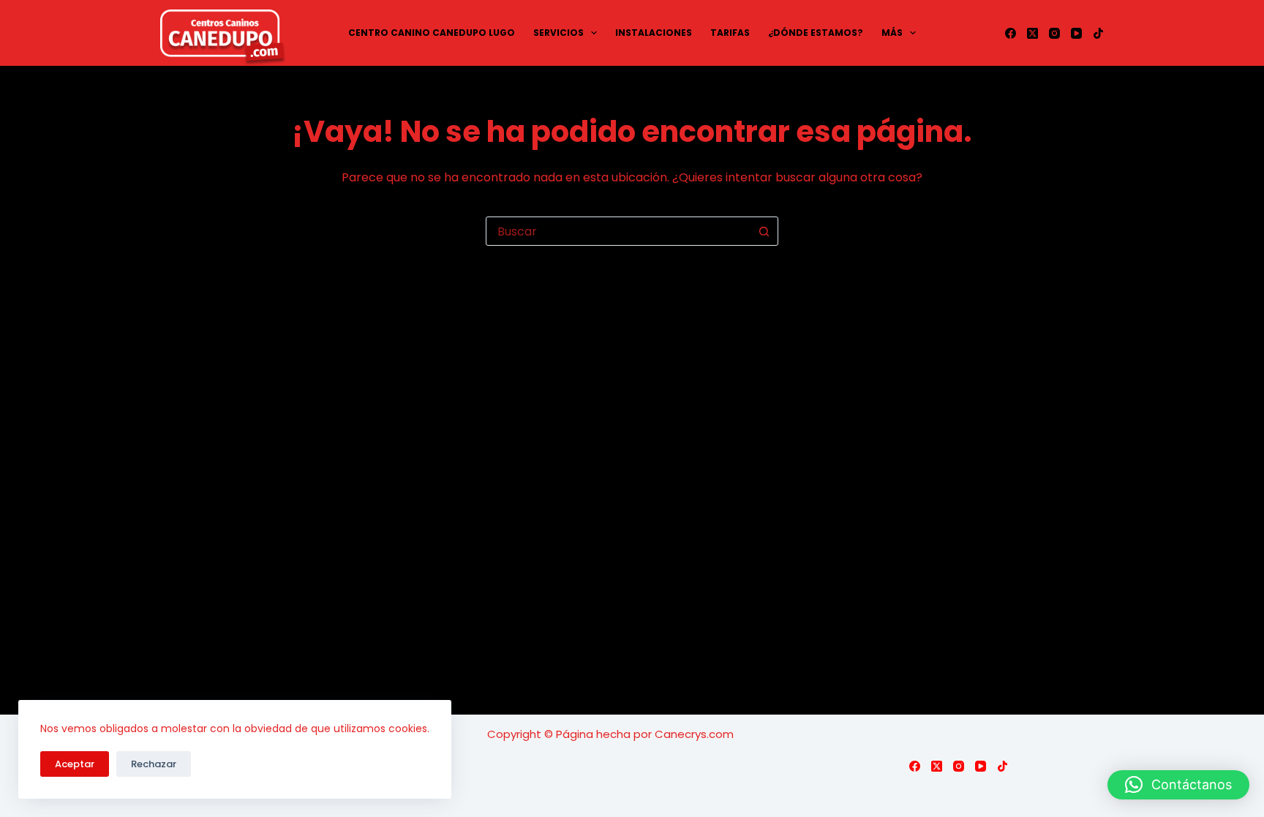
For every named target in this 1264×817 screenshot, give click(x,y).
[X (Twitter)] (1032, 33)
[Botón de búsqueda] (764, 231)
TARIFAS (730, 32)
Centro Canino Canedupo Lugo (431, 32)
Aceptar (74, 764)
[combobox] (618, 231)
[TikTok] (1098, 33)
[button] (1178, 784)
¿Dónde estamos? (815, 32)
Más (892, 32)
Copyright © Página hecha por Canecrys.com (610, 734)
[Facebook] (1010, 33)
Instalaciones (653, 32)
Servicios (558, 32)
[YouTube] (1076, 33)
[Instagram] (1054, 33)
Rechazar (153, 764)
